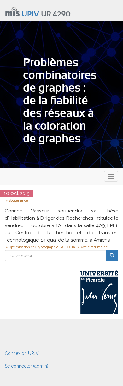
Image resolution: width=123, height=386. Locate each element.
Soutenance (18, 200)
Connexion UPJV (22, 353)
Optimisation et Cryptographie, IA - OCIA (42, 247)
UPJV (30, 14)
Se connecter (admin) (26, 366)
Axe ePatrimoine (94, 247)
